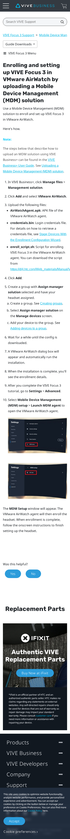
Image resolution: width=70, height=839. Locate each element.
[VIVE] (35, 6)
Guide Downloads (18, 44)
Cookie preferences (20, 831)
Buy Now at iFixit (35, 673)
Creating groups (51, 303)
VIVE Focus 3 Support (18, 35)
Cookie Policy (35, 810)
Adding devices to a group (28, 328)
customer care (44, 715)
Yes (13, 573)
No (33, 573)
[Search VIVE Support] (61, 22)
